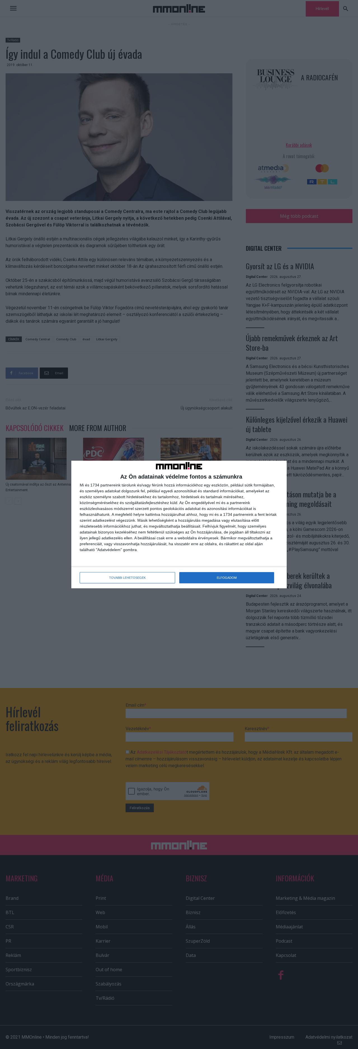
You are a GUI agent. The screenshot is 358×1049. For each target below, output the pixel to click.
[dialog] (179, 525)
